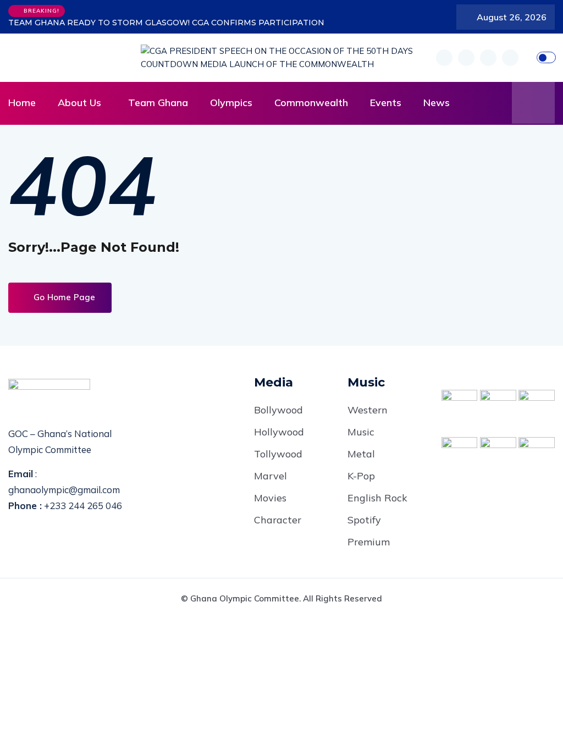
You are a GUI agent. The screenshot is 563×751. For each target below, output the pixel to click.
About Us (79, 102)
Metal (361, 454)
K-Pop (361, 476)
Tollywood (278, 454)
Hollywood (279, 432)
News (436, 102)
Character (277, 519)
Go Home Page (63, 297)
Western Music (367, 421)
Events (385, 102)
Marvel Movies (270, 487)
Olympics (231, 102)
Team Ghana (158, 102)
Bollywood (278, 410)
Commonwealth (311, 102)
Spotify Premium (368, 530)
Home (22, 102)
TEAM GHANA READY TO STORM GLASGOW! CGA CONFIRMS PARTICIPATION (166, 22)
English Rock (377, 498)
